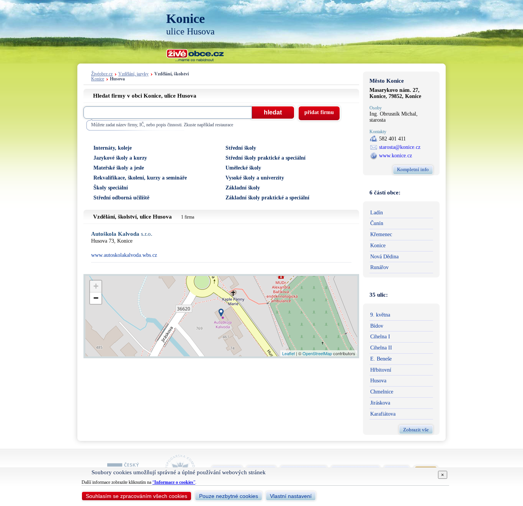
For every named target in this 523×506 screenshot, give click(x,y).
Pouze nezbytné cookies (228, 496)
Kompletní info (413, 169)
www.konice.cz (395, 155)
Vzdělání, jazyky (133, 74)
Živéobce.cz (102, 74)
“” (173, 482)
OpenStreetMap (317, 353)
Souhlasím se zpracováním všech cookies (136, 496)
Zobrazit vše (416, 430)
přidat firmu (319, 112)
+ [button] (95, 286)
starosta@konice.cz (399, 147)
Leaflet (288, 353)
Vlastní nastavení (291, 496)
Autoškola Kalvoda (121, 234)
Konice (97, 79)
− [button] (95, 298)
